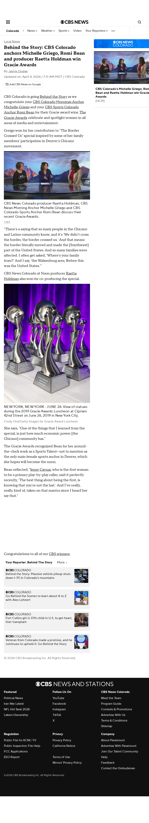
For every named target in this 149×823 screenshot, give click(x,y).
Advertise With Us (113, 714)
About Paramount (113, 740)
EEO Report (12, 757)
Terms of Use (61, 757)
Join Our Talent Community (119, 751)
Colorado (12, 31)
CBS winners (59, 554)
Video (77, 31)
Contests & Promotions (116, 709)
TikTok (57, 714)
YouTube (58, 698)
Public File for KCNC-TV (20, 740)
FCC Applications (16, 751)
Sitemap (106, 726)
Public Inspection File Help (22, 745)
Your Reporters (95, 31)
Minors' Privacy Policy (67, 762)
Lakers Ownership (16, 714)
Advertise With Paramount (118, 745)
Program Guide (111, 703)
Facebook (59, 703)
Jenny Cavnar (40, 469)
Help (104, 757)
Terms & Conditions (114, 720)
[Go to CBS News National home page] (74, 22)
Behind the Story (53, 97)
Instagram (59, 709)
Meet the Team (111, 698)
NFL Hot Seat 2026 (17, 709)
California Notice (64, 745)
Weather (47, 31)
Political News (13, 698)
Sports (63, 31)
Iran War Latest (14, 703)
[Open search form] (139, 22)
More (61, 562)
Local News (12, 41)
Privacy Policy (62, 740)
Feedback (107, 762)
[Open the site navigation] (29, 22)
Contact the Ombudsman (118, 768)
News (31, 31)
